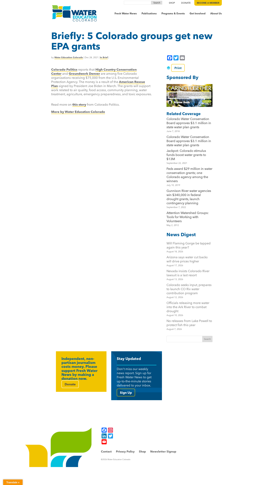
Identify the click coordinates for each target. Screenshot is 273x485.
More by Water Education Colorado (78, 112)
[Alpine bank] (189, 95)
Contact (106, 451)
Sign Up (126, 392)
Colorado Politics (64, 69)
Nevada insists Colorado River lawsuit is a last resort (188, 275)
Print (178, 68)
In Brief (104, 57)
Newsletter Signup (163, 451)
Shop (142, 451)
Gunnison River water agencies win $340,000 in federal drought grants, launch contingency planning (189, 197)
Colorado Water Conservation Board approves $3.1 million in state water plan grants (189, 123)
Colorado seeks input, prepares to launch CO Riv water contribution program (189, 291)
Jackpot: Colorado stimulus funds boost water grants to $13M (186, 155)
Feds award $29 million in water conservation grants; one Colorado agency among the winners (189, 175)
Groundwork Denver (84, 74)
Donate (70, 384)
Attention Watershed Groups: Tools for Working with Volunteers (188, 217)
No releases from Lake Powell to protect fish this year (189, 324)
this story (79, 104)
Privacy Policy (125, 451)
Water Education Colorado (68, 57)
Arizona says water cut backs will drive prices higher (187, 261)
